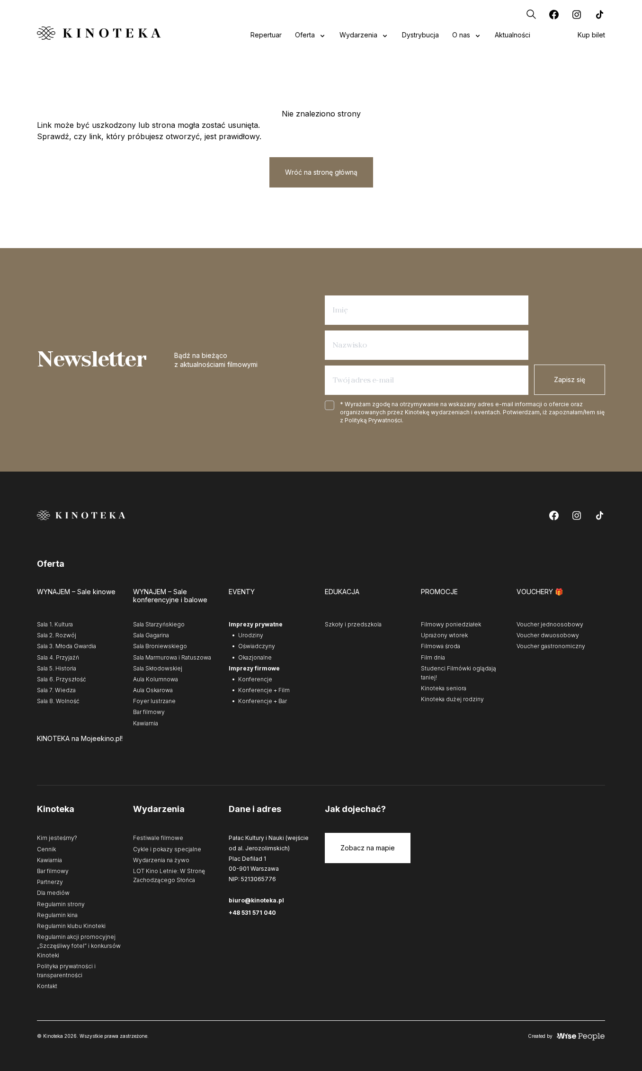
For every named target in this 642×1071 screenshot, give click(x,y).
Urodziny (250, 635)
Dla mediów (53, 892)
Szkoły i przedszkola (353, 624)
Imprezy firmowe (254, 668)
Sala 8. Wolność (58, 701)
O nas (461, 35)
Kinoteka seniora (443, 688)
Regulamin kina (57, 915)
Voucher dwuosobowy (548, 635)
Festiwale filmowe (158, 837)
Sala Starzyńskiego (159, 624)
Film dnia (433, 657)
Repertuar (266, 35)
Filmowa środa (440, 646)
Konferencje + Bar (262, 701)
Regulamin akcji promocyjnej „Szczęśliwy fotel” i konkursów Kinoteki (79, 945)
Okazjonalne (255, 657)
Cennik (46, 849)
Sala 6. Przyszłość (61, 679)
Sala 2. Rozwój (56, 635)
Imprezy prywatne (256, 624)
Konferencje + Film (264, 690)
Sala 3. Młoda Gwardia (66, 646)
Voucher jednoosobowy (550, 624)
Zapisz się (569, 379)
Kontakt (47, 986)
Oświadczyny (256, 646)
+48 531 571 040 (252, 912)
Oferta (305, 35)
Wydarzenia (358, 35)
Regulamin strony (61, 904)
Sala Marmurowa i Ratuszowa (172, 657)
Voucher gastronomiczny (551, 646)
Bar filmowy (149, 711)
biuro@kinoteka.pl (256, 900)
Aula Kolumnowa (155, 679)
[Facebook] (554, 14)
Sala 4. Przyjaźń (58, 657)
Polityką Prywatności (373, 420)
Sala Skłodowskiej (157, 668)
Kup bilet (591, 35)
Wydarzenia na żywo (161, 860)
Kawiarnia (145, 723)
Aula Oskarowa (153, 690)
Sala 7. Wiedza (56, 690)
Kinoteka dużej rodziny (452, 699)
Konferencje (255, 679)
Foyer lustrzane (154, 701)
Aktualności (512, 35)
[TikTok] (599, 14)
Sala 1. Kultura (55, 624)
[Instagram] (576, 14)
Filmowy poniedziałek (451, 624)
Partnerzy (50, 881)
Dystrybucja (420, 35)
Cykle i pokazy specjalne (167, 849)
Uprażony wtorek (444, 635)
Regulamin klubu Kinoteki (71, 925)
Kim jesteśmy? (57, 837)
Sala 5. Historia (56, 668)
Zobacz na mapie (367, 848)
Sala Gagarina (151, 635)
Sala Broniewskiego (160, 646)
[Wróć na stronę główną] (99, 33)
